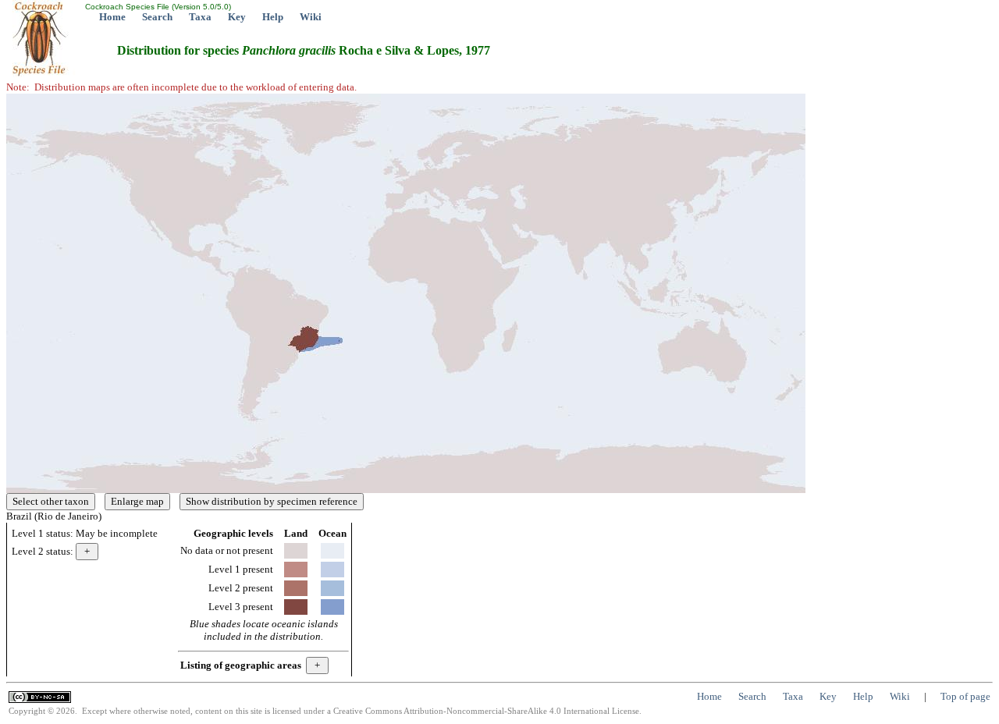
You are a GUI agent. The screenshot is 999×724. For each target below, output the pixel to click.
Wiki (311, 17)
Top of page (965, 696)
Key (237, 17)
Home (112, 17)
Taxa (200, 17)
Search (157, 17)
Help (272, 17)
